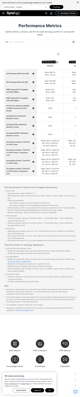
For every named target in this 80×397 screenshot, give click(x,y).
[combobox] (25, 7)
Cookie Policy (25, 384)
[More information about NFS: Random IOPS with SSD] (33, 82)
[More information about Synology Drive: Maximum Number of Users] (33, 117)
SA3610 (50, 66)
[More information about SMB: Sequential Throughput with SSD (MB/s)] (33, 91)
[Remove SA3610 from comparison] (50, 54)
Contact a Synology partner (24, 310)
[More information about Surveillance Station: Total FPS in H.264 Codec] (33, 143)
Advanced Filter (73, 42)
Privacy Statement (11, 384)
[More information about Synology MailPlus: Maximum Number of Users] (33, 134)
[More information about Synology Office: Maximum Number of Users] (33, 126)
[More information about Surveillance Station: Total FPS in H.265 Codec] (33, 162)
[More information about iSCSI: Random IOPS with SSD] (33, 74)
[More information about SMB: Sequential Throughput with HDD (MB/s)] (33, 99)
